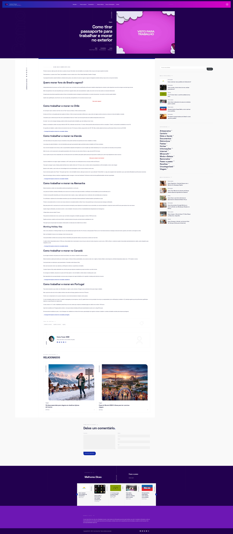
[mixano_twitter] (142, 531)
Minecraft (165, 154)
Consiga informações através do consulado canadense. (57, 279)
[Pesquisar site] (227, 4)
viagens (63, 324)
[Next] (156, 494)
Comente (85, 433)
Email (119, 439)
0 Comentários (102, 49)
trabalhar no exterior (48, 324)
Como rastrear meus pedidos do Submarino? (179, 82)
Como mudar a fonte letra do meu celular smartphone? (178, 88)
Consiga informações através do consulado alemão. (56, 246)
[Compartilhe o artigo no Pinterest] (27, 72)
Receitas (75, 4)
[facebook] (57, 342)
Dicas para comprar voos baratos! (96, 158)
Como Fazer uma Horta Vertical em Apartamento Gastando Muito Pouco (177, 198)
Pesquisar (210, 69)
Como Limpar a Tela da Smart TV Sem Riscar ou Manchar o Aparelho (179, 215)
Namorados (165, 159)
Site (118, 444)
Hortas (117, 4)
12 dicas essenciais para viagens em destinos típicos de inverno (62, 406)
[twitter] (59, 342)
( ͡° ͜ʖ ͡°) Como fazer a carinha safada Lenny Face (179, 95)
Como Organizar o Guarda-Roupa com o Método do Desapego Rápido (178, 184)
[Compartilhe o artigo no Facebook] (27, 76)
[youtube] (61, 342)
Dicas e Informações (110, 4)
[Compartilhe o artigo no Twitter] (27, 74)
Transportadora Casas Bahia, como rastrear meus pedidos (179, 110)
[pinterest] (63, 342)
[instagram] (66, 342)
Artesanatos (166, 131)
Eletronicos (165, 141)
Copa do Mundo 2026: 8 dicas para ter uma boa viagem (114, 406)
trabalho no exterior (57, 324)
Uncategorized (167, 166)
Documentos (91, 4)
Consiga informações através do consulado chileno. (56, 131)
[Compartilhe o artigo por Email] (27, 68)
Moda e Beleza (100, 4)
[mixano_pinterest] (146, 531)
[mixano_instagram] (148, 531)
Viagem (110, 22)
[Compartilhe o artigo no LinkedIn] (27, 70)
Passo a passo (83, 4)
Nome (119, 433)
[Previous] (77, 494)
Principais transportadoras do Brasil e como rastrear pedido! (179, 117)
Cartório (164, 133)
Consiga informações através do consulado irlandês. (56, 178)
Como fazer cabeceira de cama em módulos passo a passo (179, 102)
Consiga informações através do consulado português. (57, 314)
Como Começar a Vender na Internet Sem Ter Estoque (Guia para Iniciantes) (178, 222)
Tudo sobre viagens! (96, 101)
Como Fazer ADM (93, 49)
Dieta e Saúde (167, 136)
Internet (164, 151)
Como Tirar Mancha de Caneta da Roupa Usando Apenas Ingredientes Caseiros (178, 191)
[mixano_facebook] (140, 531)
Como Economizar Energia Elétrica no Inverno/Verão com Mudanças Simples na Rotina (178, 207)
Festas (163, 143)
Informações (166, 148)
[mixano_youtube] (144, 531)
